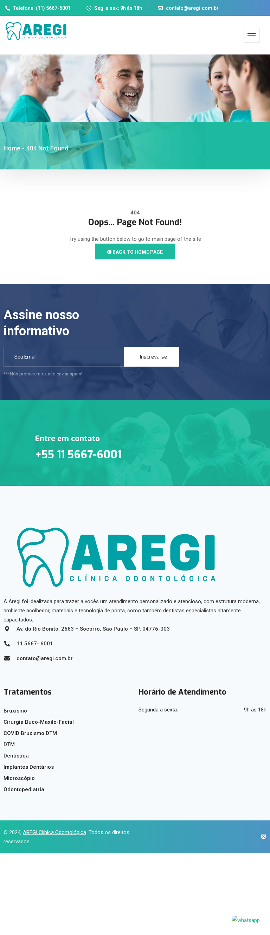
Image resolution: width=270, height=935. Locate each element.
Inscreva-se (153, 356)
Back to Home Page (137, 252)
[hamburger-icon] (251, 35)
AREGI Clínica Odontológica (54, 832)
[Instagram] (261, 837)
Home (12, 148)
